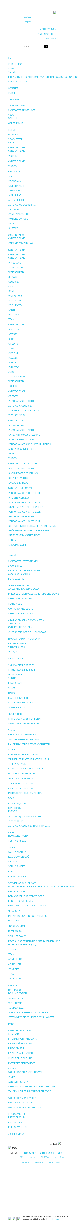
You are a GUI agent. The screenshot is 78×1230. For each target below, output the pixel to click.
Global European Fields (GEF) (26, 768)
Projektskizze (17, 891)
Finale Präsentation (20, 1053)
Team (11, 319)
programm (14, 329)
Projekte (12, 555)
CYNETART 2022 (16, 105)
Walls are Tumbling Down (24, 589)
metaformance (17, 643)
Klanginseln (15, 604)
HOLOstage (14, 920)
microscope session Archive (25, 793)
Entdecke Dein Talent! (21, 1063)
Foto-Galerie (16, 579)
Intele (12, 749)
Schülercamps (17, 936)
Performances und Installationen (29, 444)
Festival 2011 (16, 171)
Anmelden (51, 39)
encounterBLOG (18, 483)
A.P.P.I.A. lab (14, 195)
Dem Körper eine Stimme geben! (27, 896)
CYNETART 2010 (16, 324)
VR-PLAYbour (16, 658)
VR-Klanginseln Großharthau (27, 620)
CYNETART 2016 (16, 161)
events (12, 811)
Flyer (11, 1077)
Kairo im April (16, 1048)
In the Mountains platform (24, 719)
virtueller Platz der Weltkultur (28, 759)
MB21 (11, 453)
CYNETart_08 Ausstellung (24, 435)
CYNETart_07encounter (23, 463)
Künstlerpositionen (20, 901)
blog (11, 339)
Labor (11, 68)
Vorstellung (16, 64)
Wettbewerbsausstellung (24, 502)
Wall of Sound (17, 852)
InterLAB (13, 1034)
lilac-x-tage (15, 683)
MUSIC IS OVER (16, 674)
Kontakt (13, 88)
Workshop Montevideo (22, 1098)
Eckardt (63, 1157)
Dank (11, 223)
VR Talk (12, 652)
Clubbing (14, 282)
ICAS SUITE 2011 (17, 821)
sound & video (16, 866)
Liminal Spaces (17, 876)
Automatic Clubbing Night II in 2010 (29, 826)
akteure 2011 (16, 200)
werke (12, 362)
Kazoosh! (13, 209)
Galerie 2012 (15, 123)
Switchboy (14, 808)
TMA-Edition (15, 714)
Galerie (12, 118)
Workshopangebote (20, 609)
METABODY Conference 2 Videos (27, 916)
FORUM (12, 540)
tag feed (53, 1144)
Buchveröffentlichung (23, 473)
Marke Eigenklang (19, 585)
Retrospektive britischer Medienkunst (32, 526)
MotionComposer (19, 219)
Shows (12, 277)
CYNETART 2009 (16, 391)
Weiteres (14, 314)
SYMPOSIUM (15, 190)
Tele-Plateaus (17, 764)
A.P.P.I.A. (12, 1068)
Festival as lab (17, 841)
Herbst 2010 (15, 998)
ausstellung (33, 1157)
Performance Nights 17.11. (24, 512)
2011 (22, 1157)
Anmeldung (15, 959)
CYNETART (14, 99)
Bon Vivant (14, 300)
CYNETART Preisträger (22, 110)
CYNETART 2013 (16, 254)
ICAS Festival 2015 (18, 698)
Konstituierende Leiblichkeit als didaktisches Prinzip (41, 886)
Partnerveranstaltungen (24, 535)
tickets (12, 386)
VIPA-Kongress (17, 415)
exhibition (14, 367)
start (11, 847)
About (11, 115)
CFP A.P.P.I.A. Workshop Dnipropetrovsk (32, 1086)
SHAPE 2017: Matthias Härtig (25, 702)
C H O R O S (14, 623)
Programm (14, 181)
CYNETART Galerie (19, 214)
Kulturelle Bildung (20, 1058)
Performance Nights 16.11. (24, 521)
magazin (13, 358)
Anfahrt (13, 985)
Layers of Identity (19, 574)
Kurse (12, 93)
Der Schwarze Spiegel (22, 670)
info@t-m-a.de (53, 1219)
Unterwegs (15, 990)
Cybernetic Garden (20, 627)
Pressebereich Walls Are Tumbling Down (33, 594)
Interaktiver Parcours (22, 1039)
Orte (11, 286)
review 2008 (15, 931)
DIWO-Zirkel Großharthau (24, 723)
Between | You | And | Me (43, 1152)
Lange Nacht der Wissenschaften (29, 744)
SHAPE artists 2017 (19, 707)
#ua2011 (13, 348)
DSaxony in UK (16, 1114)
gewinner (14, 353)
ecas (55, 1157)
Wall (58, 1162)
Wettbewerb (16, 272)
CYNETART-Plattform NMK (23, 561)
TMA (10, 57)
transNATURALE (17, 926)
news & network (18, 836)
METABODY (14, 911)
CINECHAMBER (16, 186)
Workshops (15, 296)
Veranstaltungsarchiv (22, 734)
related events (18, 478)
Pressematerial (18, 1127)
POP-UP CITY (15, 305)
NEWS (11, 693)
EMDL (11, 871)
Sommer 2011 (16, 1008)
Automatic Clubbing (20, 406)
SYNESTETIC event (19, 1082)
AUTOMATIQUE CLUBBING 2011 (24, 816)
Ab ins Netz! (15, 964)
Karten (12, 310)
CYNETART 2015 (16, 238)
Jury (11, 372)
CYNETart (45, 1157)
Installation (39, 1162)
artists (12, 334)
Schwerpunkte (17, 425)
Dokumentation (17, 993)
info (10, 176)
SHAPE (11, 688)
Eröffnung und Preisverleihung (28, 530)
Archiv (12, 142)
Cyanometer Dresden (21, 665)
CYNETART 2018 (16, 147)
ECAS (11, 798)
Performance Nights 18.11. (24, 493)
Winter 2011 (15, 1003)
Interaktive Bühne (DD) (22, 944)
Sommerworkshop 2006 (22, 883)
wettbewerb (16, 381)
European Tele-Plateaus (23, 410)
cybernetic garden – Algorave (27, 632)
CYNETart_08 (16, 420)
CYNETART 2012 (16, 258)
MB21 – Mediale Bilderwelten (26, 507)
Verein (12, 72)
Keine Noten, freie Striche (24, 570)
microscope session (20, 778)
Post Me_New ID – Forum (22, 439)
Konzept (13, 949)
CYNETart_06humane (20, 488)
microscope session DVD (23, 788)
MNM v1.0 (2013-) (17, 803)
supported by (16, 376)
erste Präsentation (20, 1043)
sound (50, 1162)
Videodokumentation (21, 613)
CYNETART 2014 (16, 250)
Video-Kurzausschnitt (22, 598)
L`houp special (17, 545)
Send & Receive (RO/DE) (22, 449)
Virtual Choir (16, 647)
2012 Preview (16, 235)
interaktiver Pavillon (21, 773)
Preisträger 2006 (19, 498)
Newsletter (15, 139)
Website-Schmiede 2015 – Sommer (28, 1012)
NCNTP (12, 678)
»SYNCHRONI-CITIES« (19, 1030)
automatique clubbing (22, 205)
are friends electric (21, 783)
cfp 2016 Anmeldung (20, 243)
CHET (11, 832)
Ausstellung (16, 267)
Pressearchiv (16, 1117)
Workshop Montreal (21, 1102)
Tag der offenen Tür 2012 (23, 739)
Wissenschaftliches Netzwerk (27, 905)
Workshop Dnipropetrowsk (25, 1072)
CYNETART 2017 (16, 151)
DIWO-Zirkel (15, 566)
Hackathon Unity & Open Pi (24, 639)
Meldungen (15, 1122)
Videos (12, 156)
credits (13, 344)
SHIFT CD (13, 228)
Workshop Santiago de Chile (25, 1107)
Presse (12, 130)
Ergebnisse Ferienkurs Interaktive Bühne (34, 941)
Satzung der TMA (18, 81)
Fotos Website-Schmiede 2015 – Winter (31, 1017)
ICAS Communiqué (18, 857)
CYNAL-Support (17, 1134)
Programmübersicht (21, 401)
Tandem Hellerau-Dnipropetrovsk (29, 1091)
